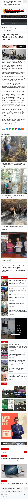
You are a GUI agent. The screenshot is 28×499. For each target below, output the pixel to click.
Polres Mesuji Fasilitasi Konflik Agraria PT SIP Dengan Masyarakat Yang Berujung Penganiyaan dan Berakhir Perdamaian (17, 282)
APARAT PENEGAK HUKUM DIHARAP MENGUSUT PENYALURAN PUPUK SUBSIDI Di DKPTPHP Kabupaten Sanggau (20, 407)
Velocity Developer (4, 496)
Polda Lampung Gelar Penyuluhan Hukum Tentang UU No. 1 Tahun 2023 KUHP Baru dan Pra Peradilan (18, 376)
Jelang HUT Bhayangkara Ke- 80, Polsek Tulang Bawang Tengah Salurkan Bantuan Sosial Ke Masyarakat (17, 354)
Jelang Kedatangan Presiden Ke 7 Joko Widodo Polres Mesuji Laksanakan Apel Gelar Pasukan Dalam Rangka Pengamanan (17, 362)
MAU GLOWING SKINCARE (7, 409)
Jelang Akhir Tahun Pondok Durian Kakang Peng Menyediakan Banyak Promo (20, 396)
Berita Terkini (9, 27)
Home (3, 27)
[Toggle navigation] (3, 20)
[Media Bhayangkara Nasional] (13, 11)
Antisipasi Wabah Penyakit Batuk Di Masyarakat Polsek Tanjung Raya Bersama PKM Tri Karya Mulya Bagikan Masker (14, 270)
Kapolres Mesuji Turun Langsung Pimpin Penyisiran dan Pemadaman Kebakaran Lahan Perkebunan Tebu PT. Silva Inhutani (13, 228)
